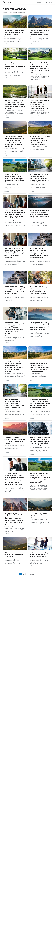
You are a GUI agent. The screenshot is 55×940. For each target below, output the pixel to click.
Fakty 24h (7, 2)
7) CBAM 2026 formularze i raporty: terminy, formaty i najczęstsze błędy (38, 515)
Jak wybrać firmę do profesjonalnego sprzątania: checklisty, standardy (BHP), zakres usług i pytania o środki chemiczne (14, 178)
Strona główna (48, 2)
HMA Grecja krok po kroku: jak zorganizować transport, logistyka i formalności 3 (39, 554)
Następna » (32, 574)
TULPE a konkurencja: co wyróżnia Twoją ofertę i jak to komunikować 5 (13, 554)
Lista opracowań (39, 2)
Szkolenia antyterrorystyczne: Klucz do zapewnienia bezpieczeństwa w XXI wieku (40, 32)
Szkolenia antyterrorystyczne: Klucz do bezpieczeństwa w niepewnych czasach (14, 32)
